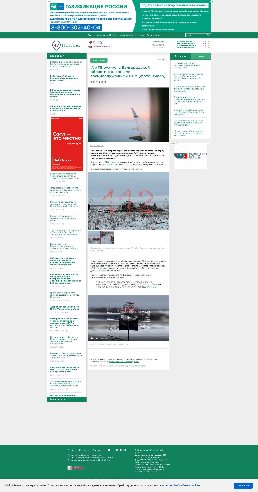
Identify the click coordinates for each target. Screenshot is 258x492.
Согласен (243, 485)
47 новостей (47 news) (147, 450)
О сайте (71, 450)
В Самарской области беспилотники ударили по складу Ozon (187, 66)
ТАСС (143, 261)
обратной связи (138, 366)
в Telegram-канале (99, 268)
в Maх (136, 362)
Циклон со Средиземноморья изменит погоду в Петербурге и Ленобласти (66, 357)
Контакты (84, 450)
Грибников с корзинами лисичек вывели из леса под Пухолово (65, 296)
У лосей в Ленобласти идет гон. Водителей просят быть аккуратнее (189, 112)
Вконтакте (117, 450)
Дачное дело (153, 35)
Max (124, 450)
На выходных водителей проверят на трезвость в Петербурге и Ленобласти (64, 205)
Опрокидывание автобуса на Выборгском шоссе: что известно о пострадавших (65, 385)
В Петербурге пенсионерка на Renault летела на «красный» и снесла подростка (66, 65)
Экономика (102, 35)
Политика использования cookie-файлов (88, 460)
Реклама (97, 450)
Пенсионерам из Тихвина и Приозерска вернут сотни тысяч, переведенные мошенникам (64, 342)
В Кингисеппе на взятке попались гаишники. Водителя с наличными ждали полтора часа (190, 100)
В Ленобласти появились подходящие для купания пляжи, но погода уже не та (64, 177)
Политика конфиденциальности (84, 455)
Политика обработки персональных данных (90, 458)
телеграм (97, 42)
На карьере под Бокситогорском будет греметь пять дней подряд (64, 248)
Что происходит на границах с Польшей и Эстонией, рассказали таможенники (65, 234)
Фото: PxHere (96, 146)
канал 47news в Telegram (120, 362)
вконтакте (94, 42)
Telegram (121, 450)
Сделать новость (101, 46)
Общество (131, 35)
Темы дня (180, 56)
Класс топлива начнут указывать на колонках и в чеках (64, 220)
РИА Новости (111, 162)
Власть (91, 35)
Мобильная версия (90, 42)
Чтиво (142, 35)
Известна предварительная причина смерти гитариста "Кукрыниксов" (188, 123)
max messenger (101, 42)
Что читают (201, 56)
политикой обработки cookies (181, 485)
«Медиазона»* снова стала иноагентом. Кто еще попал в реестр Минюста (65, 191)
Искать (208, 35)
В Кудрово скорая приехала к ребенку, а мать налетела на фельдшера (189, 89)
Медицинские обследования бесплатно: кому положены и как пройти (189, 133)
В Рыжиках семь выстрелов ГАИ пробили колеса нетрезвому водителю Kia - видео (188, 77)
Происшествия (117, 35)
